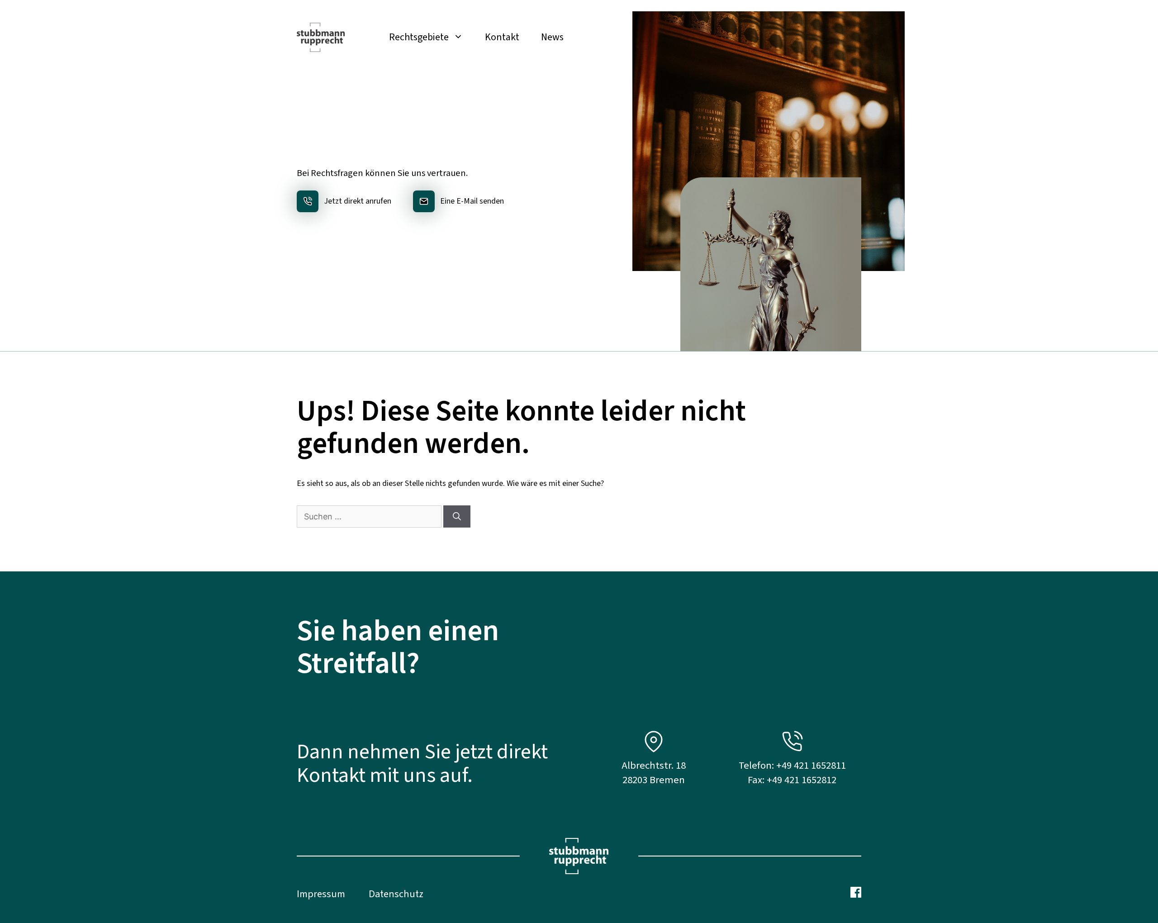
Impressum (321, 894)
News (552, 37)
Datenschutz (396, 894)
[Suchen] (456, 516)
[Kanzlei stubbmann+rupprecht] (321, 37)
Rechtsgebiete (419, 37)
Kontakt (502, 37)
